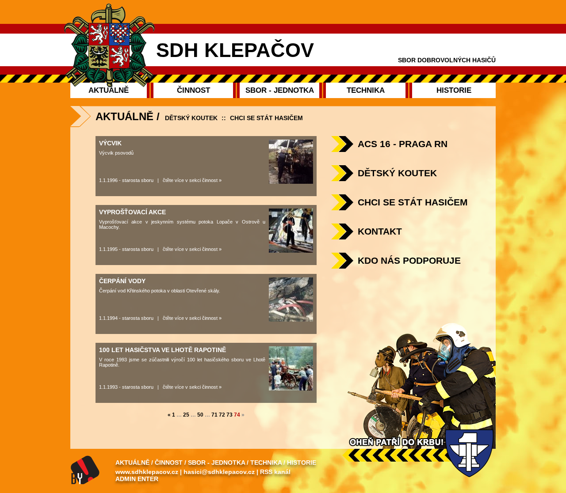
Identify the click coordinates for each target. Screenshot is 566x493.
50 (200, 415)
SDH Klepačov (235, 50)
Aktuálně (132, 462)
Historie (301, 462)
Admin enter (136, 478)
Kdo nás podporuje (409, 260)
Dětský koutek (191, 117)
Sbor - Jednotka (216, 462)
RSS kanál (275, 471)
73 (229, 415)
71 (214, 415)
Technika (266, 462)
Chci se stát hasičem (266, 117)
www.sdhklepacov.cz (146, 471)
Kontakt (380, 231)
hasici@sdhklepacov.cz (219, 471)
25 (186, 415)
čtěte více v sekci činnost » (192, 180)
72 (222, 415)
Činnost (169, 462)
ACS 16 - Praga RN (402, 144)
